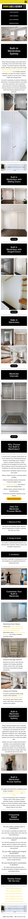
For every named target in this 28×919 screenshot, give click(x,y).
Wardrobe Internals (14, 23)
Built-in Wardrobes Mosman (14, 888)
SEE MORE (14, 239)
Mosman (15, 791)
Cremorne (5, 793)
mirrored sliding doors (16, 626)
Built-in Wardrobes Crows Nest (14, 899)
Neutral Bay (21, 791)
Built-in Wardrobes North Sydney (14, 901)
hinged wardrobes (21, 69)
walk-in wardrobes (14, 19)
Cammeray (11, 793)
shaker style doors (19, 632)
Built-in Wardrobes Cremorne (14, 891)
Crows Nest (18, 793)
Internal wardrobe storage (10, 484)
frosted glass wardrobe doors (11, 628)
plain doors (6, 634)
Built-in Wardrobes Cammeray (14, 896)
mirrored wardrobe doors (8, 69)
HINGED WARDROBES (14, 15)
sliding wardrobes (14, 12)
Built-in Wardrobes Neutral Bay (14, 893)
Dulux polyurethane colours (15, 697)
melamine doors (14, 630)
